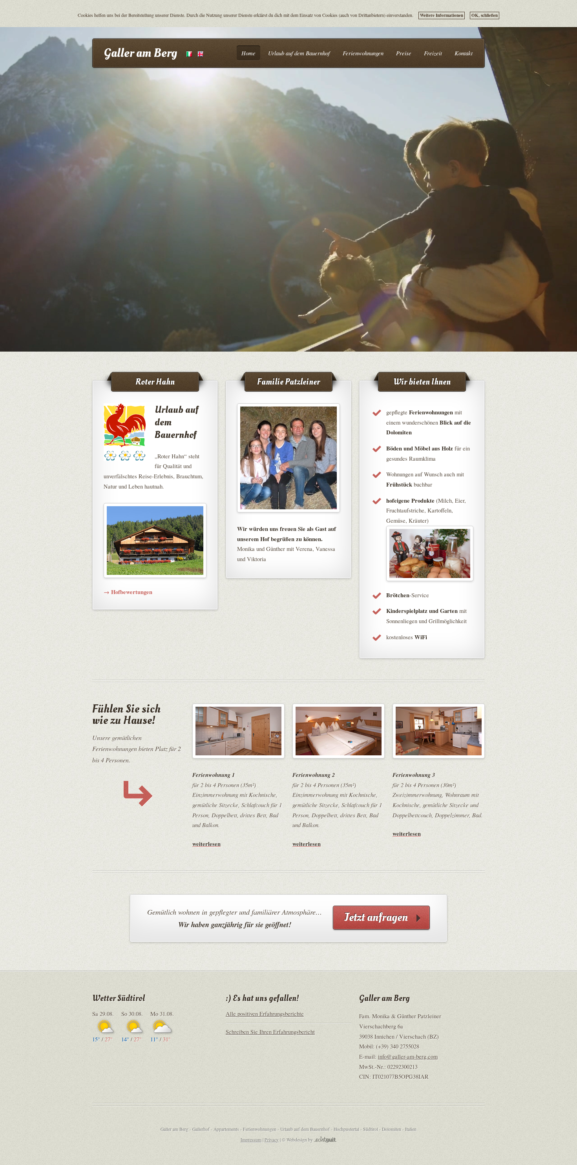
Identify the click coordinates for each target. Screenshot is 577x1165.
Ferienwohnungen (363, 53)
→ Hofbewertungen (128, 592)
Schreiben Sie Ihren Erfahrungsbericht (270, 1032)
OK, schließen (484, 15)
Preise (403, 53)
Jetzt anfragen (376, 917)
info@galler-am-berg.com (408, 1056)
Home (248, 53)
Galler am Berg (140, 53)
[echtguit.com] (325, 1140)
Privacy (272, 1140)
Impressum (251, 1140)
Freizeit (433, 53)
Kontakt (464, 53)
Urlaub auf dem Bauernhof (299, 53)
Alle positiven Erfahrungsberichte (265, 1013)
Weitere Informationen (441, 15)
